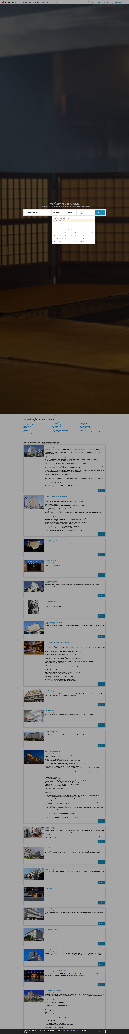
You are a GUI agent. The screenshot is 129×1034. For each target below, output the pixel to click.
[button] (53, 224)
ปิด (99, 1031)
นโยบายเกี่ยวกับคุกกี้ (71, 1030)
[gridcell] (57, 229)
